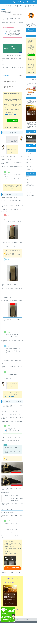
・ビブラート (28, 156)
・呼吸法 (27, 176)
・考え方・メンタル (29, 181)
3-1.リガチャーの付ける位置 (8, 86)
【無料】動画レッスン (16, 5)
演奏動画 (21, 5)
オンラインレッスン (11, 5)
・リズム (27, 179)
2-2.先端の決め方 (6, 82)
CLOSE (20, 75)
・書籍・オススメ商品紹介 (30, 185)
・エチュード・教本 (29, 166)
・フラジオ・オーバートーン (30, 159)
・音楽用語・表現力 (29, 184)
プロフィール (7, 5)
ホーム (3, 5)
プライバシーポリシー (29, 192)
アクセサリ (3, 9)
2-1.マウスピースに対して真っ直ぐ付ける (10, 81)
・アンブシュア (28, 153)
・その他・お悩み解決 (29, 169)
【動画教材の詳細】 (31, 72)
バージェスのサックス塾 (18, 2)
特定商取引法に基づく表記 (30, 195)
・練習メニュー (28, 162)
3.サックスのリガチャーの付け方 (8, 84)
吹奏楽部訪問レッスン (29, 5)
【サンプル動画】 (30, 69)
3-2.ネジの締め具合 (7, 87)
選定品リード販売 (25, 5)
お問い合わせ (34, 5)
